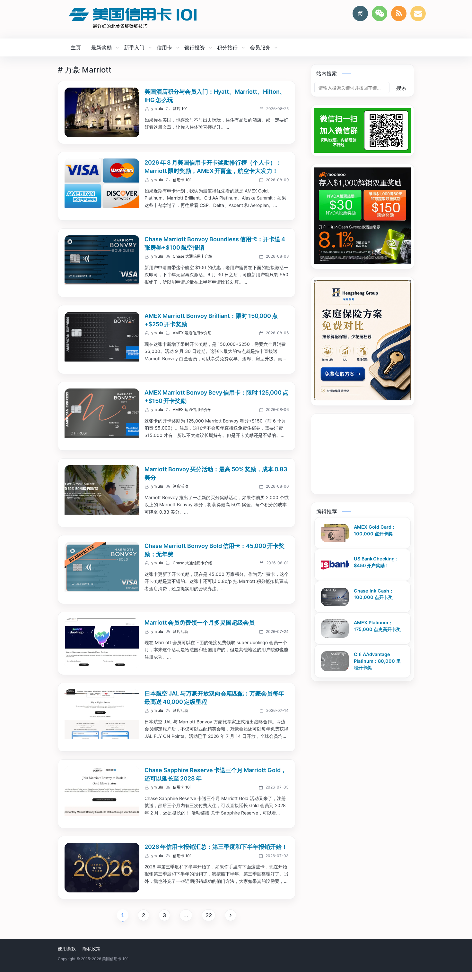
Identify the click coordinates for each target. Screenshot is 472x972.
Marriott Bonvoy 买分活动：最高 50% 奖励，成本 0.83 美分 (216, 473)
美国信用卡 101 (115, 958)
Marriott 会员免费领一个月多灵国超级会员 (199, 622)
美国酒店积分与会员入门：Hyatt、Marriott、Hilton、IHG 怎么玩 (214, 95)
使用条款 (67, 948)
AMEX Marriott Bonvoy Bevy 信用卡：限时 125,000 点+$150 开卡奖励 (216, 396)
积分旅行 (227, 47)
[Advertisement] (365, 457)
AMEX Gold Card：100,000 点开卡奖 (375, 530)
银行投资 (194, 47)
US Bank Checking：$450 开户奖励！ (376, 562)
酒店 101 (180, 109)
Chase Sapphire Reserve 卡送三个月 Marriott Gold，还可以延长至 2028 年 (215, 774)
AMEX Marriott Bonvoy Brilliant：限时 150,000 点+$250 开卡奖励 (211, 320)
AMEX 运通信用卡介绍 (192, 333)
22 (208, 915)
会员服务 (260, 47)
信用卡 (164, 47)
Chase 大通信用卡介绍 (192, 256)
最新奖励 (101, 47)
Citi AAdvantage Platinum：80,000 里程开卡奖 (377, 661)
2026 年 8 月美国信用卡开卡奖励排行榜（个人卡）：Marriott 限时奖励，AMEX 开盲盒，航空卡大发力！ (213, 166)
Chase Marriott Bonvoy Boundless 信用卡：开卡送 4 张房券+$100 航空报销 (215, 243)
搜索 (401, 88)
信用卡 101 (182, 180)
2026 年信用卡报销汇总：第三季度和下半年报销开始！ (215, 846)
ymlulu (157, 109)
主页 (76, 47)
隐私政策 (92, 948)
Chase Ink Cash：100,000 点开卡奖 (374, 594)
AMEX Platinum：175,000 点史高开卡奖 (377, 626)
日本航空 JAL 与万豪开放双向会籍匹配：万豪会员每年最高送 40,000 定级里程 (214, 697)
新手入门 (134, 47)
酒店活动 (180, 486)
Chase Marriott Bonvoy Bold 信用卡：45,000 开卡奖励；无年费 (214, 550)
